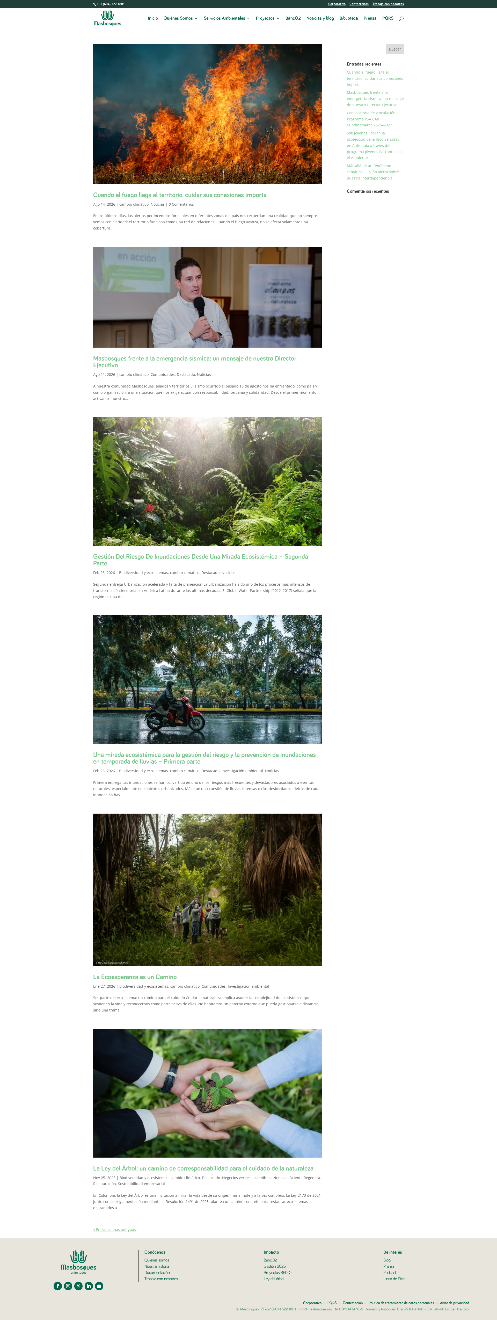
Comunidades (163, 374)
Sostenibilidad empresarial (141, 1183)
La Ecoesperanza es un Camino (135, 977)
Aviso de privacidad (454, 1303)
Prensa (370, 19)
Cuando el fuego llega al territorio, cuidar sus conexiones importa (180, 195)
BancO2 (293, 19)
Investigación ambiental (242, 770)
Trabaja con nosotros (388, 4)
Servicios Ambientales (224, 19)
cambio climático (134, 204)
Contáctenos (359, 4)
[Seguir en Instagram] (68, 1286)
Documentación (157, 1273)
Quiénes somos (156, 1260)
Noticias (158, 204)
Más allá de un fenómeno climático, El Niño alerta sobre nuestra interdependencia (373, 172)
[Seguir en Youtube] (99, 1286)
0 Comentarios (181, 204)
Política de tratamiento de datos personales (401, 1303)
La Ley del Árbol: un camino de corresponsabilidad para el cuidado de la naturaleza (203, 1168)
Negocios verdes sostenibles (246, 1177)
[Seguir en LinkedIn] (89, 1286)
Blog (387, 1260)
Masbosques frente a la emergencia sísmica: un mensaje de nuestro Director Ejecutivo (375, 98)
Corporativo (337, 4)
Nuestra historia (156, 1266)
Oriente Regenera (304, 1177)
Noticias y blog (320, 19)
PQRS (387, 19)
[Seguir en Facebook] (58, 1286)
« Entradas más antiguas (114, 1229)
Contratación (353, 1303)
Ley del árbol (274, 1279)
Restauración (104, 1183)
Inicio (153, 19)
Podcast (389, 1273)
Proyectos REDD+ (278, 1273)
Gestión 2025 (275, 1266)
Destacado (186, 374)
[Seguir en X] (78, 1286)
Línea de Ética (394, 1279)
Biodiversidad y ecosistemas (143, 572)
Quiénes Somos (178, 19)
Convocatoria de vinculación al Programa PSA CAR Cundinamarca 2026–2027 (373, 119)
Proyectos (265, 19)
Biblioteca (349, 19)
